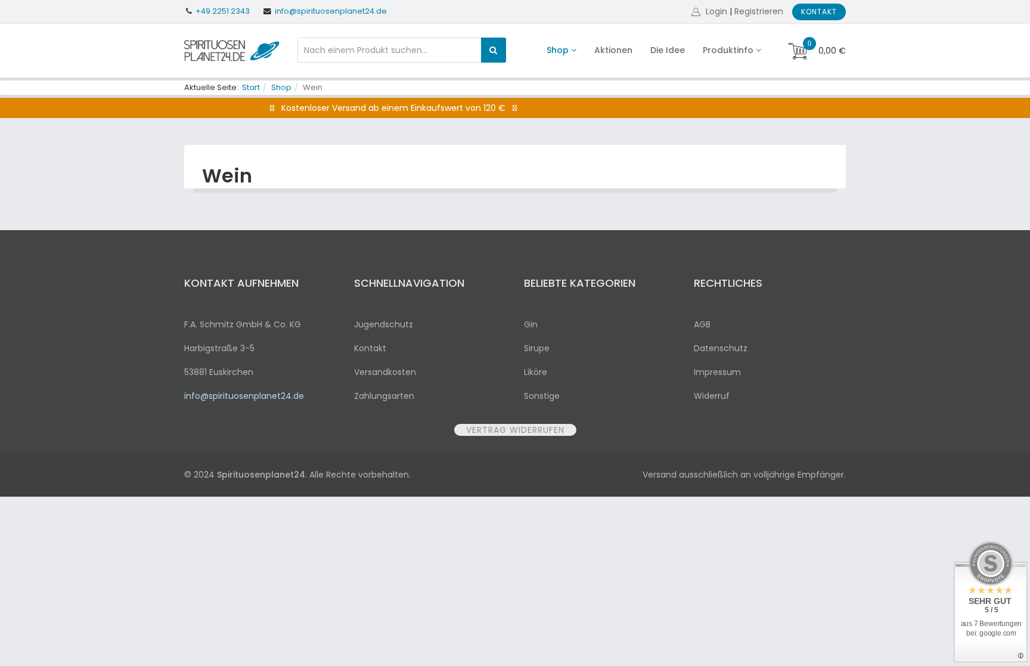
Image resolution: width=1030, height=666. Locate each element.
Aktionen (613, 50)
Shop (558, 50)
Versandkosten (385, 372)
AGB (702, 324)
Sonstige (542, 396)
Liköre (535, 372)
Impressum (717, 372)
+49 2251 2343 (223, 11)
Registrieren (758, 11)
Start (251, 87)
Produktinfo (728, 50)
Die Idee (667, 50)
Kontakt (819, 12)
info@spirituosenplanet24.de (331, 11)
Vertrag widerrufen (515, 430)
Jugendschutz (383, 324)
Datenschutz (720, 348)
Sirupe (537, 348)
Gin (531, 324)
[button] (710, 11)
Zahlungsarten (384, 396)
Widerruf (712, 396)
